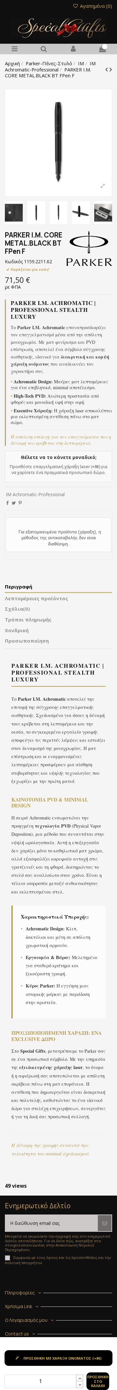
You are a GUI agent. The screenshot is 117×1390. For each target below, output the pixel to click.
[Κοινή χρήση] (7, 503)
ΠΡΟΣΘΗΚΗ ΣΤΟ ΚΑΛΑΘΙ (98, 1381)
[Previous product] (107, 69)
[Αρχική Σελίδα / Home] (58, 28)
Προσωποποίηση (27, 641)
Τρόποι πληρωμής (28, 620)
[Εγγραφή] (104, 1223)
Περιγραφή (18, 587)
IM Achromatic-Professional (35, 494)
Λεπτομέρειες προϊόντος (36, 598)
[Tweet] (14, 503)
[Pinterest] (20, 503)
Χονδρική (17, 630)
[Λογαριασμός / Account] (73, 49)
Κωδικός (14, 262)
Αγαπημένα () (95, 6)
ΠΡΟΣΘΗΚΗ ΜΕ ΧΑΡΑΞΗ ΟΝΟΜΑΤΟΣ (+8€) (62, 1358)
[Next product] (111, 69)
